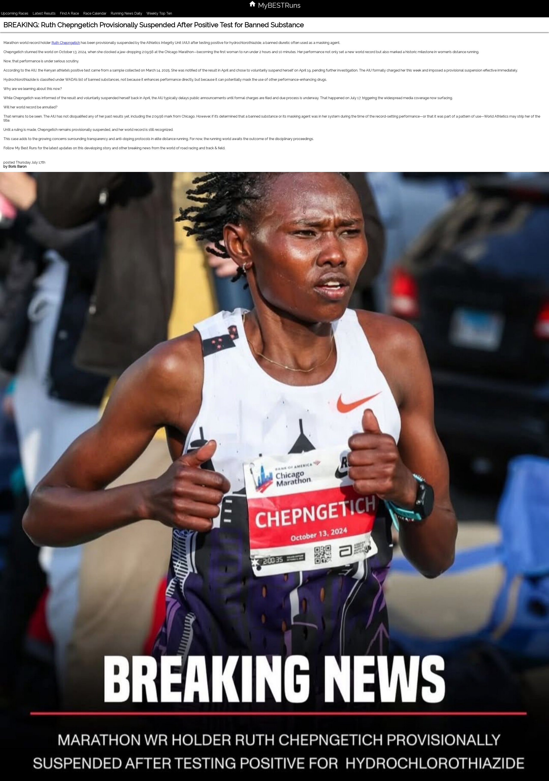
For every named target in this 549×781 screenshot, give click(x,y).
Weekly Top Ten (159, 13)
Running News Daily (126, 13)
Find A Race (69, 13)
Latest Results (44, 13)
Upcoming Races (14, 13)
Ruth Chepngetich (65, 43)
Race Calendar (94, 13)
